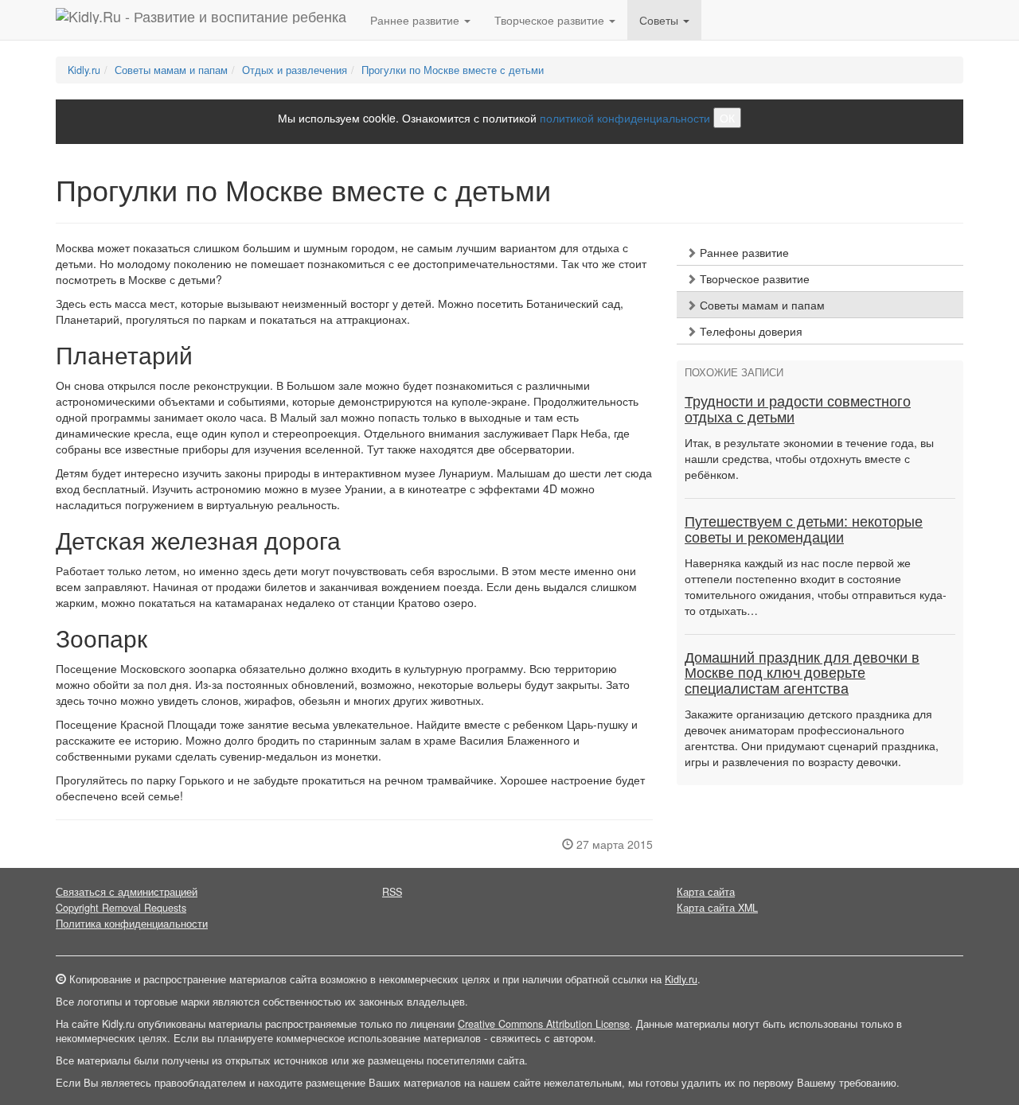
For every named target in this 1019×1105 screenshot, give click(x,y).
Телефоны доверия (749, 331)
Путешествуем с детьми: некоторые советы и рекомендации (804, 530)
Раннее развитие (743, 252)
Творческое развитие (753, 278)
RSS (392, 892)
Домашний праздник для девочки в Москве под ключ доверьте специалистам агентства (802, 674)
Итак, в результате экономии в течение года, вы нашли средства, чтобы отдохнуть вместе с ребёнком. (809, 458)
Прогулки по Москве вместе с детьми (452, 70)
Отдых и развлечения (294, 70)
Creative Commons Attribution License (544, 1024)
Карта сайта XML (717, 908)
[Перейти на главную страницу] (201, 20)
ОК (727, 118)
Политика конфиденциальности (132, 923)
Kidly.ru (84, 70)
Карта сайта (706, 892)
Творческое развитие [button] (550, 20)
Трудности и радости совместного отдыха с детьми (798, 410)
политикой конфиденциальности (625, 118)
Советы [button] (660, 20)
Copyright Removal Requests (121, 908)
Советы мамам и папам (171, 70)
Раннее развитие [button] (416, 20)
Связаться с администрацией (126, 892)
